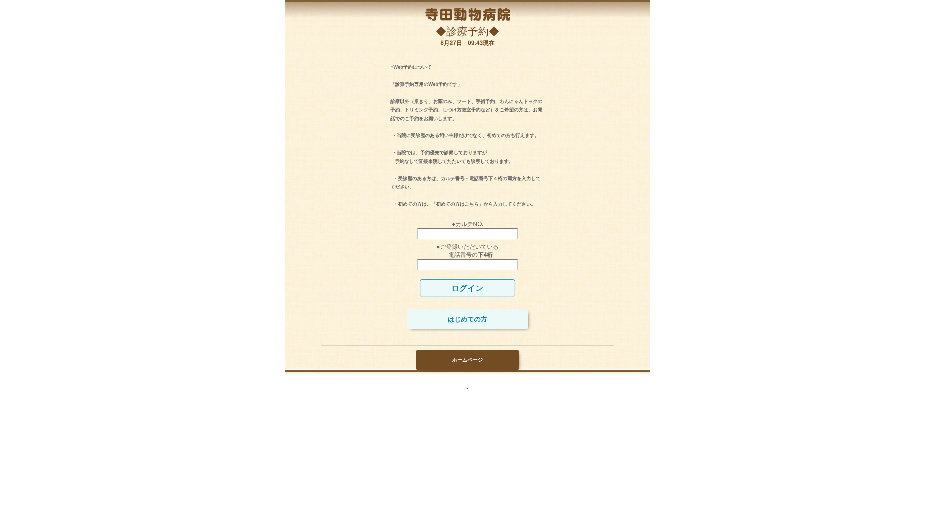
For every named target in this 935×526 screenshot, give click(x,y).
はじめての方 (467, 319)
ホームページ (467, 360)
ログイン (467, 288)
